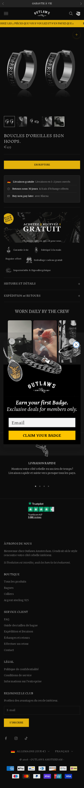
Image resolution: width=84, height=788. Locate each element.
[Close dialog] (76, 345)
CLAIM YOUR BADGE (42, 435)
